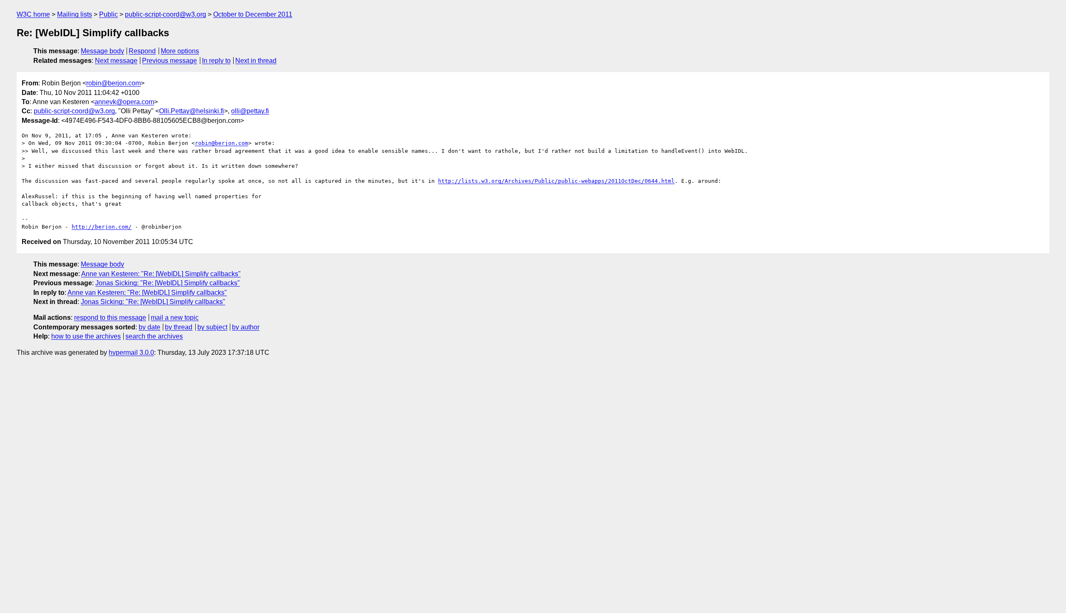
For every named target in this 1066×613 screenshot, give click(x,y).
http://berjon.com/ (102, 227)
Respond (142, 51)
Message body (102, 51)
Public (108, 14)
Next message (116, 60)
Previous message (169, 60)
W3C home (33, 14)
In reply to (216, 60)
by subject (212, 327)
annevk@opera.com (124, 101)
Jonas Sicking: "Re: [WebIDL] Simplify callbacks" (167, 283)
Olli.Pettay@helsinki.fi (191, 111)
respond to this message (110, 317)
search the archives (154, 336)
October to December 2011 (252, 14)
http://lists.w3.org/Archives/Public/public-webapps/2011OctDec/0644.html (556, 181)
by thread (178, 327)
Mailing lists (74, 14)
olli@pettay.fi (250, 111)
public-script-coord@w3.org (165, 14)
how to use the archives (86, 336)
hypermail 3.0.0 (131, 352)
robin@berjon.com (113, 83)
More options (180, 51)
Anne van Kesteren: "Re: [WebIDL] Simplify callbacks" (161, 273)
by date (149, 327)
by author (245, 327)
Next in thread (255, 60)
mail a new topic (175, 317)
